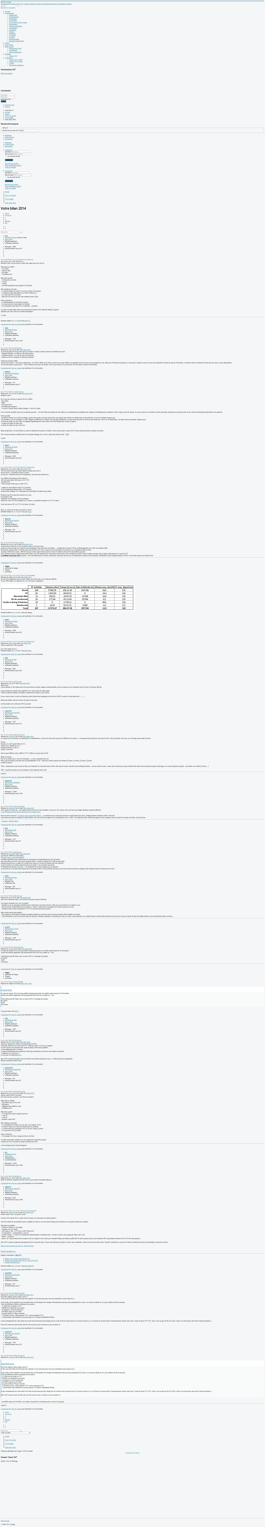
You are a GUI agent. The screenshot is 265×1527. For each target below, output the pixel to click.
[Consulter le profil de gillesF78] (12, 1189)
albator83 (8, 781)
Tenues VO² (13, 56)
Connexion (9, 160)
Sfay (6, 1018)
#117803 (14, 734)
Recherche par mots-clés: (10, 130)
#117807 (14, 896)
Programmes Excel (15, 48)
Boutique (8, 54)
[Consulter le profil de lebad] (11, 447)
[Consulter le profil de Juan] (11, 877)
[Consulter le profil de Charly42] (12, 713)
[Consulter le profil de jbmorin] (12, 520)
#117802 (14, 681)
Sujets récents (9, 137)
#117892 (14, 1355)
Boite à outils (9, 47)
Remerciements (14, 39)
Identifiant (8, 152)
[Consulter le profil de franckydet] (13, 1069)
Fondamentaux (14, 17)
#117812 (14, 947)
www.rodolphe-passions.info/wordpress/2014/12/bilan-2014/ (20, 812)
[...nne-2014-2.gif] (17, 1259)
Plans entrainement (15, 52)
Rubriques (8, 135)
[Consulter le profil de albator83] (12, 782)
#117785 (14, 348)
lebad (7, 445)
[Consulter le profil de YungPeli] (12, 1275)
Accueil (7, 11)
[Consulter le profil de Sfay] (11, 1020)
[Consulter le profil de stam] (11, 330)
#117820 (14, 1040)
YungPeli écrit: (7, 1363)
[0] (68, 611)
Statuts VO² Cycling (15, 61)
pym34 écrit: (6, 990)
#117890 (14, 1293)
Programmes (13, 24)
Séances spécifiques (15, 26)
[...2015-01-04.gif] (17, 1246)
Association (9, 58)
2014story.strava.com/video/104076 (29, 815)
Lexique (11, 37)
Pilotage (11, 32)
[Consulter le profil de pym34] (11, 929)
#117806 (14, 852)
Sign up (7, 107)
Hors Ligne (8, 239)
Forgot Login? (9, 105)
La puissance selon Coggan (18, 22)
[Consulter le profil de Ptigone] (12, 373)
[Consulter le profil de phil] (10, 659)
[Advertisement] (14, 80)
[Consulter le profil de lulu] (10, 830)
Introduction (13, 15)
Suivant (7, 221)
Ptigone (7, 371)
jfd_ (6, 1152)
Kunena (136, 1453)
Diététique (12, 34)
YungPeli (8, 1273)
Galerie (11, 821)
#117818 (14, 982)
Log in (3, 101)
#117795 (14, 542)
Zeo (6, 236)
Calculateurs (13, 50)
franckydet (9, 1067)
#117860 (14, 1176)
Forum (7, 43)
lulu (6, 828)
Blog (16, 821)
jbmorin (8, 519)
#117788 (14, 392)
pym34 (7, 927)
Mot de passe (9, 154)
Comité (11, 63)
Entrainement (9, 13)
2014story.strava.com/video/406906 (12, 857)
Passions (5, 821)
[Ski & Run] (6, 73)
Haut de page (5, 1521)
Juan (6, 876)
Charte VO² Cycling (15, 60)
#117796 (26, 575)
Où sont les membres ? (16, 65)
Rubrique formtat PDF (16, 41)
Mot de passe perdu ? (12, 163)
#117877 (26, 1210)
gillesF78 (8, 1187)
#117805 (14, 806)
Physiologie (13, 19)
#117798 (26, 641)
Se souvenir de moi (13, 156)
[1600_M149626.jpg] (8, 1251)
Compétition (13, 28)
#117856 (14, 1091)
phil (6, 658)
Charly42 (8, 711)
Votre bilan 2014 (6, 261)
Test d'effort (13, 20)
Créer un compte (10, 167)
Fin (6, 223)
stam (6, 328)
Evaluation (12, 30)
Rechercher (8, 139)
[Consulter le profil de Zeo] (10, 237)
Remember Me (6, 99)
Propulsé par (130, 1453)
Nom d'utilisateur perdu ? (13, 165)
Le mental (12, 35)
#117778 (26, 259)
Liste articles (9, 45)
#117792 (26, 467)
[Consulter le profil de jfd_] (10, 1154)
